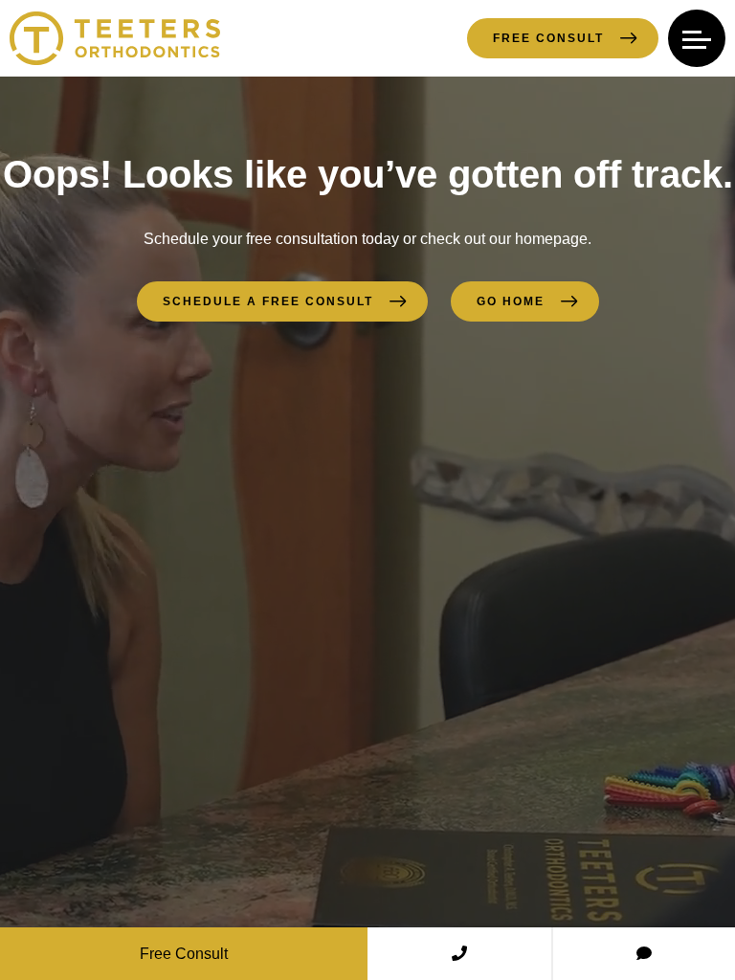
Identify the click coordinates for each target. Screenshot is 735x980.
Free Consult (548, 38)
